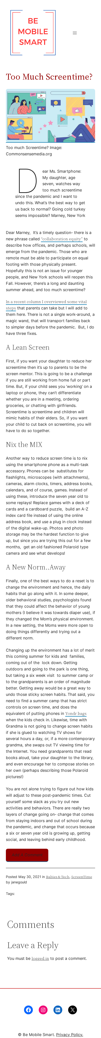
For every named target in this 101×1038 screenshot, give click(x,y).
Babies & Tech (57, 876)
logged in (40, 958)
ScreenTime (81, 876)
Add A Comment (27, 854)
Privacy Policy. (69, 1034)
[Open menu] (75, 33)
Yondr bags (76, 713)
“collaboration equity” (62, 239)
